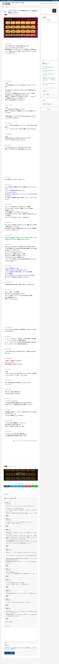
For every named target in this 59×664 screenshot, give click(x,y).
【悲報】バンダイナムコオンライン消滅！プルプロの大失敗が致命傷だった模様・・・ (48, 79)
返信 (7, 515)
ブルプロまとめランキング (47, 103)
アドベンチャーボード (11, 14)
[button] (7, 486)
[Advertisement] (21, 69)
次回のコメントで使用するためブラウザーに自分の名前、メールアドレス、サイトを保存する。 (21, 648)
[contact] (56, 0)
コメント (7, 626)
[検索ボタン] (56, 3)
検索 (54, 11)
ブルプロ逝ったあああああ (47, 66)
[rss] (55, 0)
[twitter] (53, 0)
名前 (5, 643)
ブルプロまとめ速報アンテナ (47, 104)
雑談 (5, 14)
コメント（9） (23, 14)
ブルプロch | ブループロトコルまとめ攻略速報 (13, 3)
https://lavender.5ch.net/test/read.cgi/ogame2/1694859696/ (26, 440)
